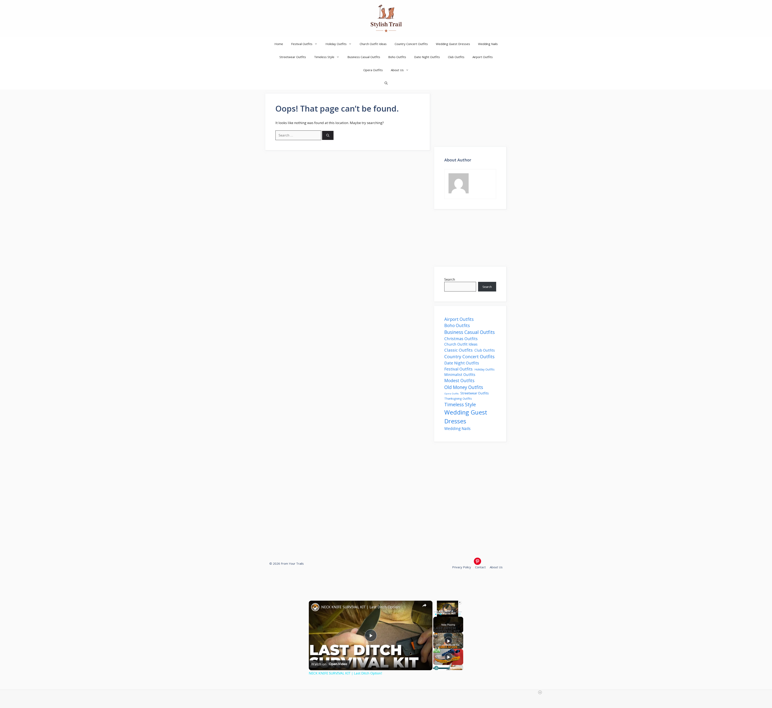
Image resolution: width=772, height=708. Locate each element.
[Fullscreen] (459, 614)
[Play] (435, 614)
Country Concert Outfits (411, 44)
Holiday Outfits (336, 44)
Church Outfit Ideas (373, 44)
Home (278, 44)
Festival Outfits (301, 44)
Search (449, 279)
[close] (540, 692)
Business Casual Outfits (363, 57)
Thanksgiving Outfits (458, 398)
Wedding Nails (488, 44)
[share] (424, 605)
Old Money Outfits (463, 387)
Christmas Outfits (461, 338)
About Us (397, 70)
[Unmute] (440, 614)
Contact (480, 567)
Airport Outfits (482, 57)
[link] (315, 607)
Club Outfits (456, 57)
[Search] (328, 135)
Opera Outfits (373, 70)
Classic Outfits (458, 350)
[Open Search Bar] (386, 83)
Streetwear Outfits (292, 57)
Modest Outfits (459, 380)
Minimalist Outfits (459, 374)
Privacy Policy (461, 567)
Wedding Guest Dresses (453, 44)
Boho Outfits (397, 57)
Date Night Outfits (427, 57)
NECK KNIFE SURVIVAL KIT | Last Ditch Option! (360, 606)
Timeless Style (324, 57)
